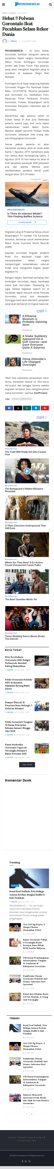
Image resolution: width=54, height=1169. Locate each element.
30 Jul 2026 (20, 693)
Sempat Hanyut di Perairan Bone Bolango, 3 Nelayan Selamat (18, 705)
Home (4, 13)
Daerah (13, 13)
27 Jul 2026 (20, 712)
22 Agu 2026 (25, 902)
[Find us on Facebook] (22, 1161)
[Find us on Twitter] (29, 1161)
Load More (27, 765)
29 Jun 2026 (20, 735)
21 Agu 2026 (29, 952)
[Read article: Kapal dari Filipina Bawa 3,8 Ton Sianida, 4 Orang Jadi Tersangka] (15, 997)
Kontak (30, 1137)
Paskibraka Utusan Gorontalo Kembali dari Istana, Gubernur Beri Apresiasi (35, 980)
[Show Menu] (3, 4)
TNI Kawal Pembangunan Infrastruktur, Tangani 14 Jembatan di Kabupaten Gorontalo (36, 962)
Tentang (20, 1137)
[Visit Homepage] (27, 4)
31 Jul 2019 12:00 (29, 41)
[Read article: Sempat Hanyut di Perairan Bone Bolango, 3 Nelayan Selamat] (42, 706)
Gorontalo (22, 13)
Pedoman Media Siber (26, 1140)
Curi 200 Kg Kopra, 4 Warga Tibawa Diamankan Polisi (34, 927)
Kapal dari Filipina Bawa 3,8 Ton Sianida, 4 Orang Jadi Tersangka (35, 997)
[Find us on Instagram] (26, 1161)
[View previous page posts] (26, 1114)
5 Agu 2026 (20, 670)
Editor (14, 41)
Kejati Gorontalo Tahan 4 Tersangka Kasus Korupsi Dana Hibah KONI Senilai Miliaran (35, 943)
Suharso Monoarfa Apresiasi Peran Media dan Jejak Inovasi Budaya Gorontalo (36, 1099)
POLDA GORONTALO (22, 399)
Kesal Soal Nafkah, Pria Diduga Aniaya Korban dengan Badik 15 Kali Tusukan (27, 894)
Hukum (15, 886)
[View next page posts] (32, 1114)
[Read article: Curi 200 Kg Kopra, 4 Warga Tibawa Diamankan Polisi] (15, 927)
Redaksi (39, 1137)
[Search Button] (50, 4)
